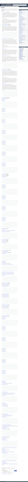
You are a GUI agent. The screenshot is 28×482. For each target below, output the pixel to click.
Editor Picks (20, 33)
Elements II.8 (4, 338)
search (15, 470)
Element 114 (3, 240)
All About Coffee (20, 31)
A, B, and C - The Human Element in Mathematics (8, 230)
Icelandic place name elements (6, 263)
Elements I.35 (4, 195)
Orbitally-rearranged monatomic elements (7, 84)
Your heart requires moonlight (22, 24)
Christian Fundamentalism (21, 42)
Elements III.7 (4, 372)
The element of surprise (5, 252)
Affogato (20, 57)
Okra (19, 14)
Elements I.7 (3, 119)
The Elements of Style (5, 24)
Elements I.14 (4, 133)
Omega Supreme (21, 20)
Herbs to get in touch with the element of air (7, 264)
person (20, 54)
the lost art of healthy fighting (22, 18)
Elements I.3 (3, 108)
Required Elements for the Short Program (7, 70)
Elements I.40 (4, 207)
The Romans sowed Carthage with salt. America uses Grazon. (23, 19)
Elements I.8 (3, 120)
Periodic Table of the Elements (6, 38)
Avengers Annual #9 (21, 30)
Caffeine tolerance (21, 50)
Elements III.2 (4, 360)
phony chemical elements (5, 239)
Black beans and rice (21, 28)
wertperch (22, 53)
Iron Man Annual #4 (21, 29)
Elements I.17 (4, 143)
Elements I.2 (3, 100)
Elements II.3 (4, 326)
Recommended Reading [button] (23, 9)
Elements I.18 (4, 144)
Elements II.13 (4, 350)
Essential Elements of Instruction (6, 25)
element (3, 253)
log (19, 52)
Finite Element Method (5, 406)
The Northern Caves (21, 13)
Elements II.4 (4, 327)
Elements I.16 (4, 142)
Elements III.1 (4, 359)
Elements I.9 (3, 121)
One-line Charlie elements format (6, 250)
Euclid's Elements (4, 97)
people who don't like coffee (22, 23)
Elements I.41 (4, 208)
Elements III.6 (4, 371)
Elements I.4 (3, 109)
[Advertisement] (14, 1)
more (23, 60)
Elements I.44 (4, 218)
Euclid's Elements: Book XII (5, 315)
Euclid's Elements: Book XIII (5, 316)
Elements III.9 (4, 381)
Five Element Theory (5, 69)
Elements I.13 (4, 132)
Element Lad (3, 275)
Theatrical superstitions (21, 48)
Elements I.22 (4, 155)
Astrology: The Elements (5, 241)
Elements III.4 (4, 362)
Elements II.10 (4, 340)
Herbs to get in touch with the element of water (8, 274)
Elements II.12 (4, 349)
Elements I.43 (4, 217)
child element (4, 262)
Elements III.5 (4, 370)
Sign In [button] (23, 6)
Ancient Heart (20, 55)
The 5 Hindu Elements (5, 45)
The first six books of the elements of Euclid (7, 394)
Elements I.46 (4, 220)
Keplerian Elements (4, 242)
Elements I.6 (3, 111)
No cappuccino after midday (22, 56)
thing (19, 53)
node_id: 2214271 (21, 22)
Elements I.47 (4, 228)
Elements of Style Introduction (6, 231)
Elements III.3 (4, 361)
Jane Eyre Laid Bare (21, 16)
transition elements (4, 77)
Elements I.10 (4, 122)
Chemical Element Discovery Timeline (7, 383)
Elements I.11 (4, 130)
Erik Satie (20, 21)
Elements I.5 (3, 110)
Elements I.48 (4, 229)
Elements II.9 (4, 339)
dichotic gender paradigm (21, 35)
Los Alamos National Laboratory (22, 36)
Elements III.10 (4, 382)
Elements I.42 (4, 209)
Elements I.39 (4, 206)
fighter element (4, 395)
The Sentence (20, 27)
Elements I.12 (4, 131)
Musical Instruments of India (22, 39)
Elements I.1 (3, 99)
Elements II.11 (4, 348)
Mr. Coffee (20, 15)
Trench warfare (20, 38)
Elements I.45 (4, 219)
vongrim (23, 59)
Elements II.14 (4, 351)
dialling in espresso (21, 32)
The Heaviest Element (5, 251)
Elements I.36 (4, 196)
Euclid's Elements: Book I (5, 98)
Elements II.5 (4, 328)
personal (20, 59)
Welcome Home (20, 37)
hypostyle (22, 52)
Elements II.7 (4, 337)
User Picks (20, 11)
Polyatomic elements (5, 384)
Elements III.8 (4, 373)
